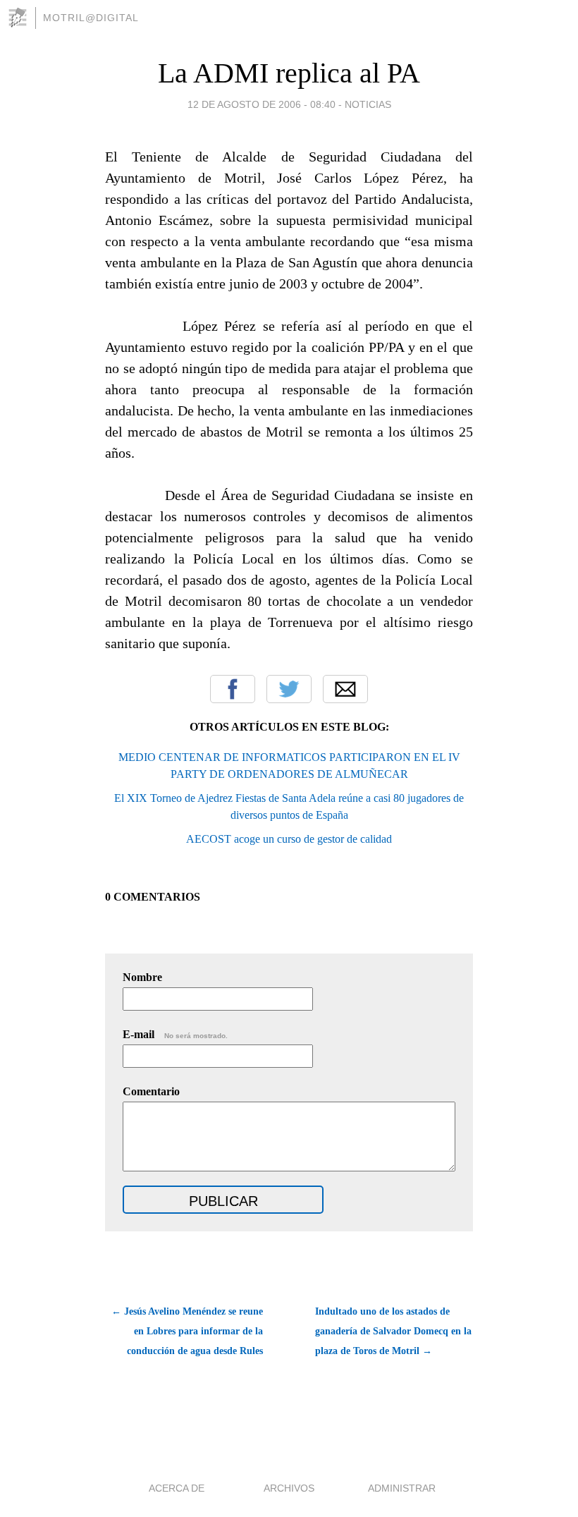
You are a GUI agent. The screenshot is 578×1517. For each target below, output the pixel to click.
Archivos (289, 1488)
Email (345, 689)
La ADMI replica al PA (289, 73)
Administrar (402, 1488)
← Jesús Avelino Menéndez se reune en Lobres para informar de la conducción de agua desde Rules (187, 1331)
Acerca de (176, 1488)
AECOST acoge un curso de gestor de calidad (289, 839)
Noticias (368, 104)
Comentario (151, 1091)
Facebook (232, 689)
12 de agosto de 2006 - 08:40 (261, 104)
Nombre (142, 977)
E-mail (175, 1034)
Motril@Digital (91, 17)
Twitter (289, 689)
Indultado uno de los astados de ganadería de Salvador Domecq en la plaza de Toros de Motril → (393, 1331)
